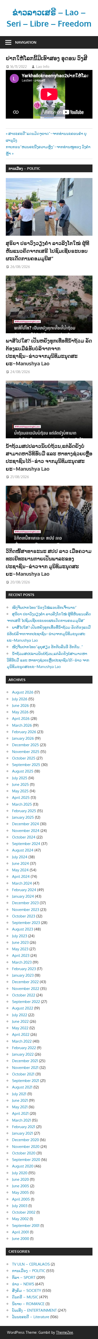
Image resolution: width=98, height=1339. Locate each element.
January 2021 (22, 1133)
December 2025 (25, 744)
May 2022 (20, 1028)
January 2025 (23, 817)
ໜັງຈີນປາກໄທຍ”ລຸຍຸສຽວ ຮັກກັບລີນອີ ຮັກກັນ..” (47, 646)
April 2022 (20, 1034)
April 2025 (21, 797)
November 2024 (25, 830)
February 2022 (24, 1047)
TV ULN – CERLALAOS (31, 1264)
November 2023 (25, 909)
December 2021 (25, 1060)
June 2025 (20, 784)
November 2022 (25, 988)
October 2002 (23, 1212)
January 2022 (23, 1054)
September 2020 (26, 1159)
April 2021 (20, 1113)
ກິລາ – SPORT (23, 1277)
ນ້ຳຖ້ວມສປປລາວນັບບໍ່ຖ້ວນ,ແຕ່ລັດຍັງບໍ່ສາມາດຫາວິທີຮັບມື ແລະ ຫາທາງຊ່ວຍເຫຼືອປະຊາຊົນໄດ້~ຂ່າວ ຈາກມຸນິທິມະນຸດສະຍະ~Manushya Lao (48, 660)
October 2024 (23, 837)
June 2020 (20, 1179)
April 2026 (21, 718)
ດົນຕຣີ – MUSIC (25, 1297)
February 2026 (24, 731)
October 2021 (23, 1074)
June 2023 (20, 942)
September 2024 (26, 843)
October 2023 (23, 916)
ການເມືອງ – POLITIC (24, 168)
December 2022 (25, 981)
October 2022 (23, 995)
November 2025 (25, 751)
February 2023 (24, 968)
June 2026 (20, 705)
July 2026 (19, 699)
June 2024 (20, 863)
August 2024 (22, 850)
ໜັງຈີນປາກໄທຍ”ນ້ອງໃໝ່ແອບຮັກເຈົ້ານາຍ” (44, 607)
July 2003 (19, 1205)
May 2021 (20, 1107)
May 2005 (20, 1192)
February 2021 (23, 1126)
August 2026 (22, 692)
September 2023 (26, 922)
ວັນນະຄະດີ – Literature (30, 1316)
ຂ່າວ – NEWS (23, 1284)
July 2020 (19, 1172)
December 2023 (25, 902)
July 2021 (19, 1094)
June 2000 (20, 1238)
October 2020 (23, 1153)
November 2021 (25, 1067)
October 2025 (23, 758)
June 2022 (20, 1021)
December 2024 (25, 823)
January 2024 (23, 896)
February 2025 (24, 810)
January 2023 (23, 975)
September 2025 (26, 764)
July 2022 (19, 1015)
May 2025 (20, 791)
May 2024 (20, 870)
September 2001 (25, 1225)
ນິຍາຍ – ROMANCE (28, 1303)
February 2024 (24, 889)
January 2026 (23, 738)
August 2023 (22, 929)
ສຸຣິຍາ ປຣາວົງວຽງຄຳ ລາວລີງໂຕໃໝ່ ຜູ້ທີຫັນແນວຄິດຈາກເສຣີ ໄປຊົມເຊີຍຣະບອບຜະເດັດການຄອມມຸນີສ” (47, 251)
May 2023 (20, 949)
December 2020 (25, 1139)
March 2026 (22, 725)
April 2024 (21, 876)
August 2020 (22, 1166)
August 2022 (22, 1008)
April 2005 (21, 1199)
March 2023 (22, 962)
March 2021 (21, 1120)
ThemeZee (64, 1332)
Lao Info (42, 66)
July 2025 (19, 778)
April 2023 (20, 955)
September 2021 (25, 1080)
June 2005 (20, 1186)
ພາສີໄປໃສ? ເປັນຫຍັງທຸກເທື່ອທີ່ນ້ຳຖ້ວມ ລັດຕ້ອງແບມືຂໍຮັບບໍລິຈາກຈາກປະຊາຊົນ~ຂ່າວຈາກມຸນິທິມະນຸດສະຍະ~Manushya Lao (49, 634)
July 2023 (19, 936)
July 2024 (19, 857)
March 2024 (22, 883)
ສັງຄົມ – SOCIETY (26, 1290)
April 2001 (20, 1232)
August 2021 (22, 1087)
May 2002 (20, 1218)
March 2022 (22, 1041)
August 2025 (22, 771)
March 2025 (22, 804)
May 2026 (20, 712)
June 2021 (20, 1100)
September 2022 (26, 1001)
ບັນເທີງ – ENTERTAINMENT (34, 1310)
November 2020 (25, 1146)
